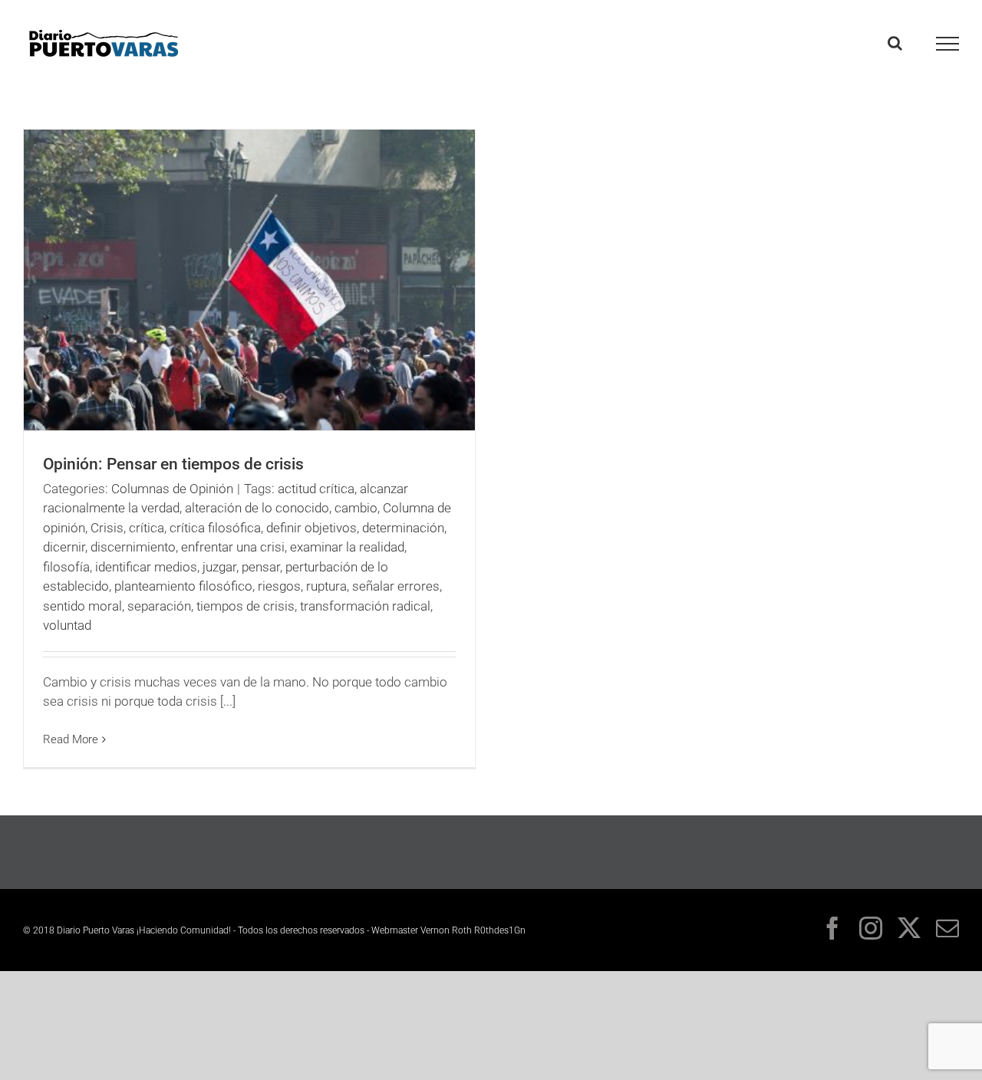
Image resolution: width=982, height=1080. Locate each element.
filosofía (66, 567)
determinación (403, 527)
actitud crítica (316, 488)
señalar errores (396, 586)
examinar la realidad (347, 547)
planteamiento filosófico (183, 586)
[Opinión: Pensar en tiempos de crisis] (249, 280)
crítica (146, 527)
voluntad (67, 625)
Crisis (107, 527)
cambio (355, 507)
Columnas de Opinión (172, 488)
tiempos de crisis (245, 606)
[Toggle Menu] (948, 44)
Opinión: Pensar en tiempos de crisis (173, 464)
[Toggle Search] (895, 43)
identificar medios (146, 567)
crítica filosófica (215, 527)
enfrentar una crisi (233, 547)
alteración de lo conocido (257, 507)
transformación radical (365, 606)
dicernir (64, 547)
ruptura (326, 586)
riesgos (279, 586)
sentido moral (82, 606)
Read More (70, 739)
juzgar (219, 567)
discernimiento (133, 547)
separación (159, 606)
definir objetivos (311, 527)
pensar (261, 567)
